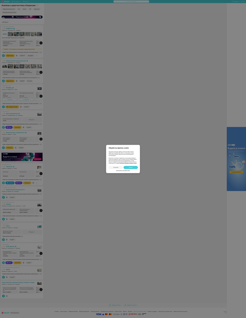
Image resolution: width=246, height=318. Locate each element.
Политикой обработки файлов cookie (128, 163)
